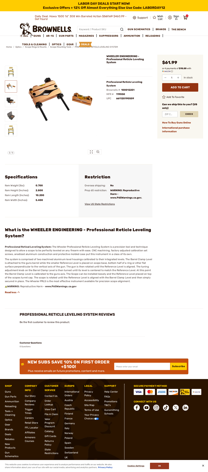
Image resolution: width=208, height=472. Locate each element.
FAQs (107, 396)
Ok (159, 466)
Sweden (69, 447)
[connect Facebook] (137, 408)
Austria (69, 400)
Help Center (111, 391)
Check (189, 114)
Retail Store (31, 422)
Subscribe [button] (178, 366)
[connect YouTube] (146, 408)
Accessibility (91, 400)
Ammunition (12, 401)
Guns (8, 391)
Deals (8, 434)
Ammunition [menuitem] (132, 35)
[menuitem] (25, 36)
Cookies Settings (135, 466)
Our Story (30, 396)
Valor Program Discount (50, 423)
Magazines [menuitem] (86, 35)
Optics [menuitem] (56, 44)
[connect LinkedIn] (185, 408)
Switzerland (71, 452)
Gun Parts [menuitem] (66, 35)
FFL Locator (31, 427)
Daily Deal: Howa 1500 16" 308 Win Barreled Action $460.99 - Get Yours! (81, 18)
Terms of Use (91, 410)
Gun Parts (10, 396)
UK (66, 457)
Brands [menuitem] (161, 29)
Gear (7, 424)
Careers (29, 417)
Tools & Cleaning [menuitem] (34, 44)
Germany (70, 423)
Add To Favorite (175, 97)
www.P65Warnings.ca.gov (61, 286)
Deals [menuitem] (85, 44)
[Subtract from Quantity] (165, 77)
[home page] (46, 29)
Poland (69, 438)
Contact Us (51, 396)
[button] (173, 17)
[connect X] (176, 408)
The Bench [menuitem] (178, 29)
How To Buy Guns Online (176, 122)
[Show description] (12, 292)
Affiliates (30, 432)
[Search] (122, 29)
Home (9, 47)
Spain (68, 442)
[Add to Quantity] (178, 77)
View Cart (50, 409)
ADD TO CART (180, 87)
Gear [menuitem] (70, 44)
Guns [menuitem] (37, 35)
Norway (69, 433)
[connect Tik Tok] (166, 408)
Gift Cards (50, 436)
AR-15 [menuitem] (50, 35)
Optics (8, 419)
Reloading (10, 406)
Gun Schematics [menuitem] (139, 29)
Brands (9, 429)
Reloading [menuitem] (152, 35)
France (69, 418)
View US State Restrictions (100, 204)
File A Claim (51, 414)
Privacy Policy (105, 467)
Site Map (89, 405)
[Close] (203, 465)
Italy (67, 428)
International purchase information (176, 129)
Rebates (9, 439)
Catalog (49, 431)
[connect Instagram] (156, 408)
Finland (69, 413)
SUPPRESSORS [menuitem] (108, 35)
